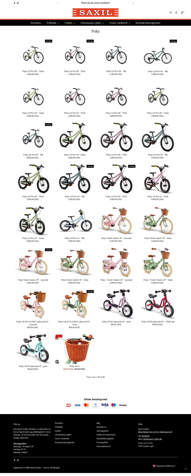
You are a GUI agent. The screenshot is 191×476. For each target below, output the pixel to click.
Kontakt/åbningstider (148, 23)
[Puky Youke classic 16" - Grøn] (74, 262)
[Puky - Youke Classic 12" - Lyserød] (116, 262)
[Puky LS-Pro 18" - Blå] (158, 137)
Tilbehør (52, 23)
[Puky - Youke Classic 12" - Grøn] (158, 262)
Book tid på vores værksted (95, 2)
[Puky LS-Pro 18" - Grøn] (74, 137)
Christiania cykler (91, 23)
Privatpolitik (102, 442)
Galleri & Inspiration (106, 434)
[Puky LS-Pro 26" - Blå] (116, 54)
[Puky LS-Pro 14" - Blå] (74, 221)
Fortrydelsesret (104, 446)
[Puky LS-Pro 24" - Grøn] (33, 95)
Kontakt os (101, 426)
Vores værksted (118, 23)
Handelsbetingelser (105, 438)
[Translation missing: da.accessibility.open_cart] (182, 12)
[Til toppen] (185, 468)
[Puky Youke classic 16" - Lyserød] (33, 262)
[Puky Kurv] (74, 349)
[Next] (133, 3)
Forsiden (36, 23)
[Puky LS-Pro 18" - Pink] (116, 137)
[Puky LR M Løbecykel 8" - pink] (116, 304)
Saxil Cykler (36, 467)
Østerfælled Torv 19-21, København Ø (155, 431)
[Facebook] (14, 3)
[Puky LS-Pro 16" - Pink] (116, 179)
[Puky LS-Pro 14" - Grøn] (33, 221)
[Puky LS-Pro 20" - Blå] (33, 137)
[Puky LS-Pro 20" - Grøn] (158, 95)
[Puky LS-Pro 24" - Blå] (158, 54)
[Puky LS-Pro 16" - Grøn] (33, 179)
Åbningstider (103, 430)
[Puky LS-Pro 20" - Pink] (116, 95)
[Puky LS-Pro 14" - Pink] (158, 179)
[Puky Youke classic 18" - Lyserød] (116, 221)
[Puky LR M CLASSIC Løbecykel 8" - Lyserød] (33, 304)
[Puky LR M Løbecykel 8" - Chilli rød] (158, 304)
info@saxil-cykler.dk (152, 439)
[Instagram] (17, 3)
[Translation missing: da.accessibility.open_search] (171, 12)
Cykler (69, 23)
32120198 (145, 436)
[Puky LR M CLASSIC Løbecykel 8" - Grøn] (74, 304)
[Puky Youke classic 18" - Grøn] (158, 221)
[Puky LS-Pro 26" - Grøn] (33, 54)
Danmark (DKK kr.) (165, 465)
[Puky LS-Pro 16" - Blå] (74, 179)
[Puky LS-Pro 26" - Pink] (74, 54)
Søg (98, 423)
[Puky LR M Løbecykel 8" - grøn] (33, 349)
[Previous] (58, 3)
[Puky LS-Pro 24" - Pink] (74, 95)
